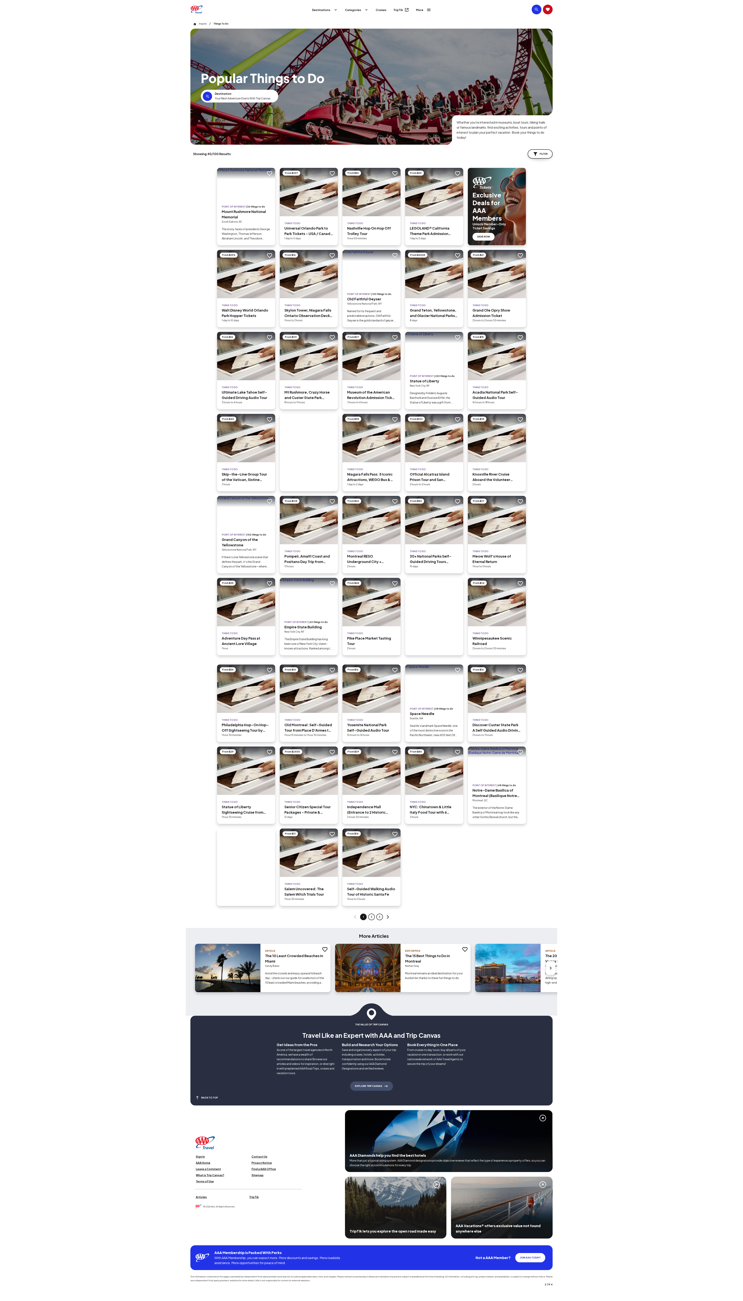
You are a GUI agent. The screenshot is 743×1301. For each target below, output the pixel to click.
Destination (223, 93)
